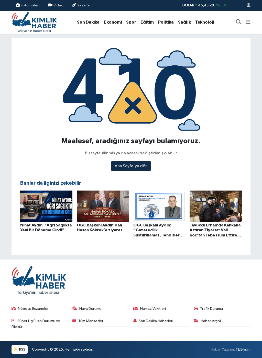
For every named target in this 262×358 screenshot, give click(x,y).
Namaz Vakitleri (153, 309)
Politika (166, 22)
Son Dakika (88, 22)
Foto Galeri (30, 5)
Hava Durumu (90, 309)
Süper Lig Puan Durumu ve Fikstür (36, 324)
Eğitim (147, 22)
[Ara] (239, 22)
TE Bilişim (243, 349)
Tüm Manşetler (90, 321)
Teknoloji (204, 22)
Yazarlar (84, 5)
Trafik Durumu (211, 309)
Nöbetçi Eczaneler (33, 309)
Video (58, 5)
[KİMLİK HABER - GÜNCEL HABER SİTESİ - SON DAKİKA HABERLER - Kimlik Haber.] (34, 22)
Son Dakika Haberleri (156, 321)
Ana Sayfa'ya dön (131, 166)
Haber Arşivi (211, 321)
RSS (21, 349)
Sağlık (184, 22)
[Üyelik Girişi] (246, 5)
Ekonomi (113, 22)
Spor (131, 22)
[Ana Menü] (248, 22)
